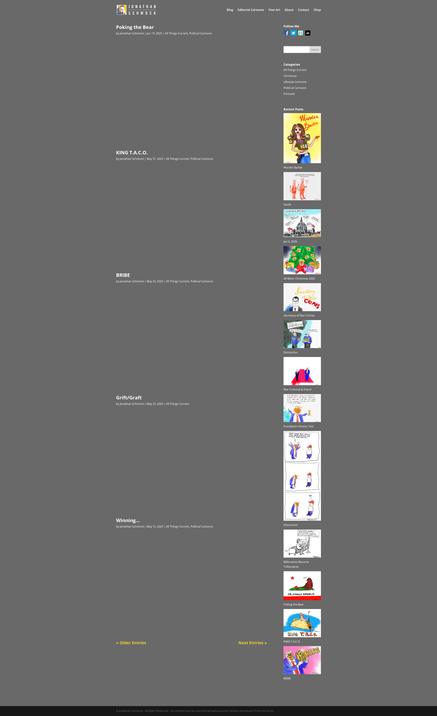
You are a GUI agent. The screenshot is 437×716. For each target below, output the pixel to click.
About (289, 10)
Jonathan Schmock (132, 33)
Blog (230, 10)
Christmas (290, 76)
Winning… (128, 520)
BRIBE (123, 275)
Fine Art (274, 10)
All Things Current (176, 33)
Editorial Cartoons (251, 10)
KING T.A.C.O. (132, 152)
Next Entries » (252, 642)
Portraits (289, 94)
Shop (317, 10)
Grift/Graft (129, 397)
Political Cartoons (200, 33)
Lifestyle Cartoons (295, 82)
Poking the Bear (135, 27)
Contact (303, 10)
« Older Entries (131, 642)
